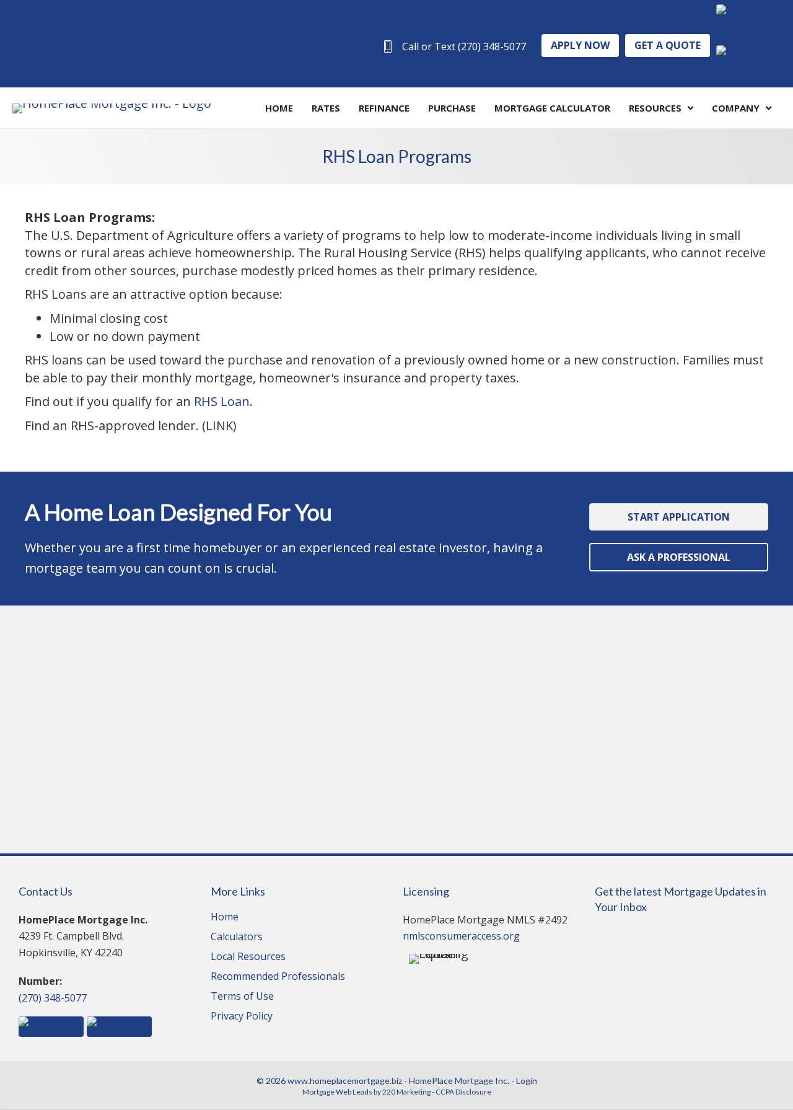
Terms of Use (242, 997)
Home (225, 917)
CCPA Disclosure (463, 1091)
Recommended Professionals (278, 977)
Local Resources (248, 957)
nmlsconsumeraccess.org (461, 936)
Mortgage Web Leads (337, 1091)
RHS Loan (222, 401)
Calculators (237, 937)
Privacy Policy (242, 1017)
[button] (453, 46)
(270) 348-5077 (53, 998)
